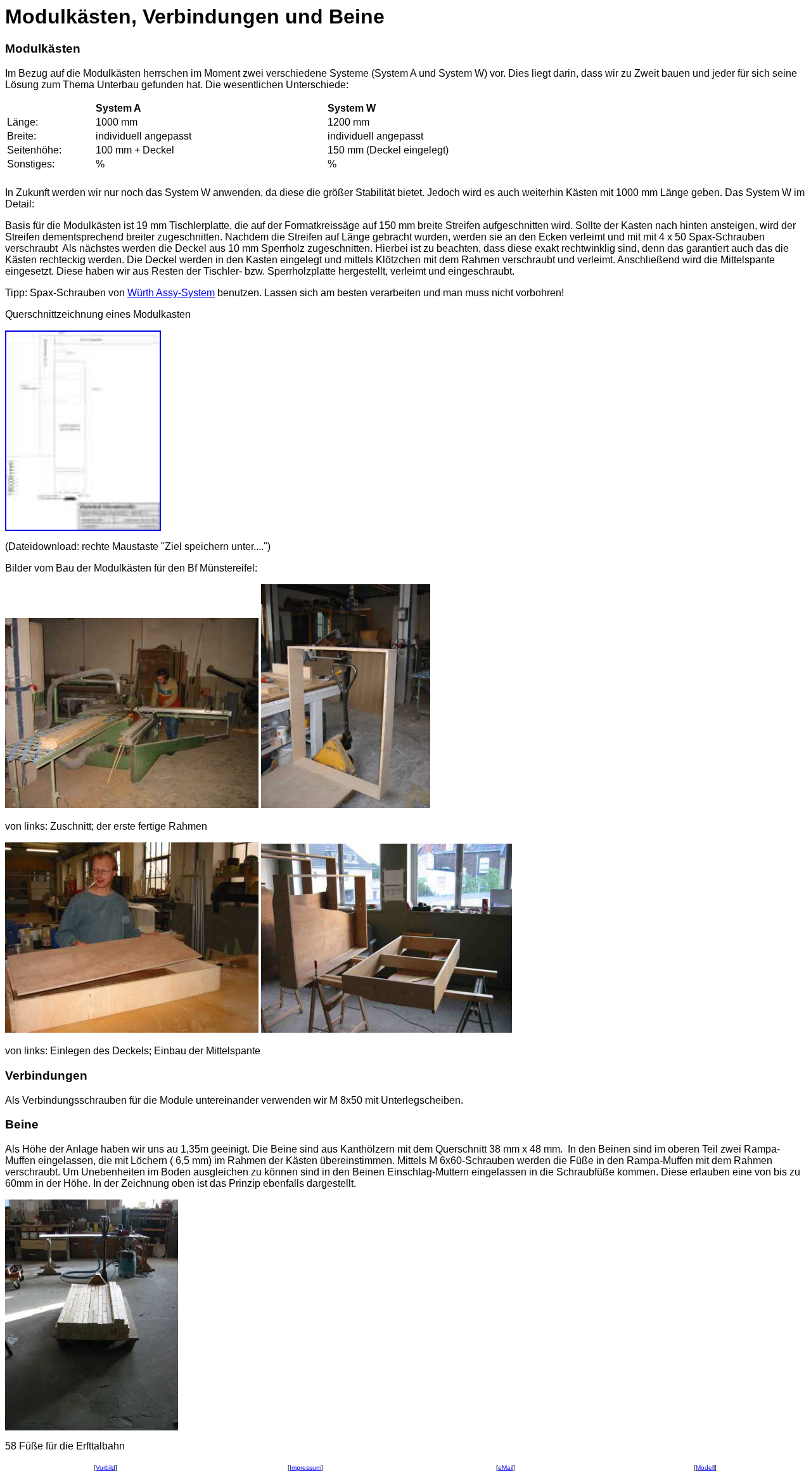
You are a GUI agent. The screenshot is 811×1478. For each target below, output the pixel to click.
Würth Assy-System (171, 292)
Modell (705, 1467)
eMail (505, 1467)
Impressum (305, 1467)
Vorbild (105, 1467)
